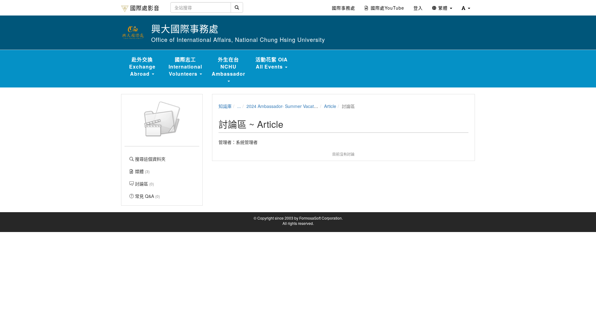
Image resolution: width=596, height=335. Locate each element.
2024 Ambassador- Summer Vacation (283, 106)
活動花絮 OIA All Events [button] (271, 63)
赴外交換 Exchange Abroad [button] (142, 66)
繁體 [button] (443, 8)
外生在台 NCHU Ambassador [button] (228, 66)
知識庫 (225, 106)
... (239, 106)
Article (330, 106)
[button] (466, 8)
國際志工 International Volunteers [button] (185, 66)
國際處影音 (145, 8)
